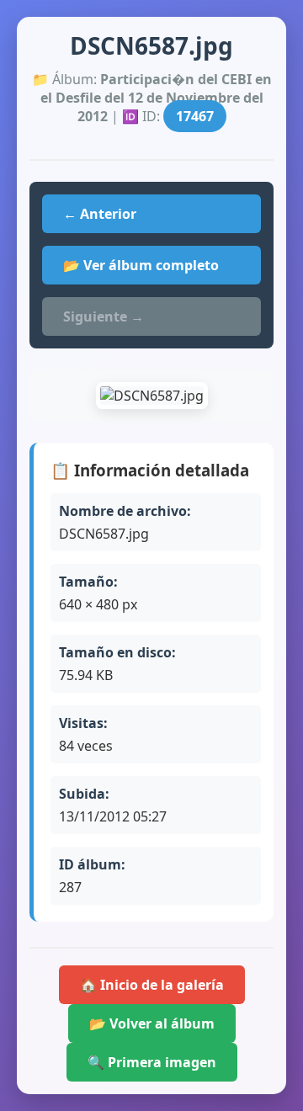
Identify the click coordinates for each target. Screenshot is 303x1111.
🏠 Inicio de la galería (152, 984)
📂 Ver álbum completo (141, 265)
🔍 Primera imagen (152, 1062)
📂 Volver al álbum (152, 1023)
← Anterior (99, 214)
